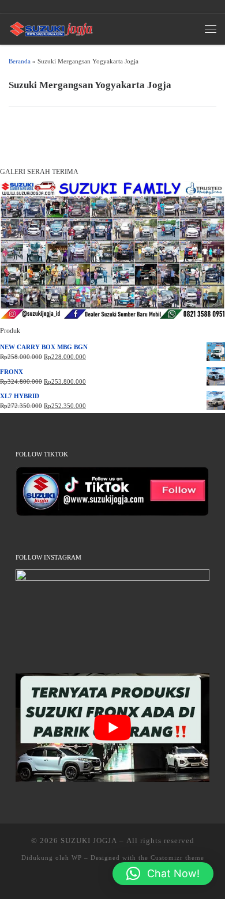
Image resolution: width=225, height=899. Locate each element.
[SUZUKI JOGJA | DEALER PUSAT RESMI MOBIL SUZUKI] (51, 27)
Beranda (20, 61)
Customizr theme (177, 857)
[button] (162, 873)
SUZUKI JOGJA (89, 840)
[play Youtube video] (112, 727)
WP (77, 857)
